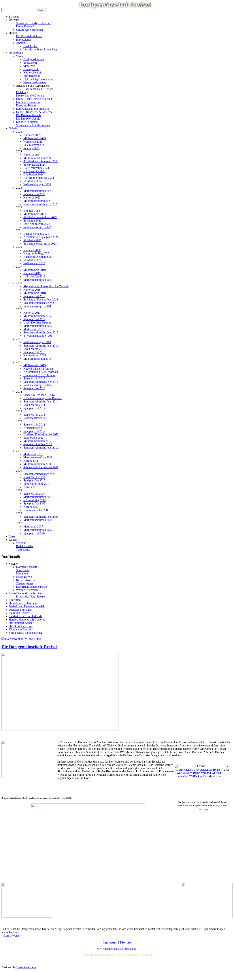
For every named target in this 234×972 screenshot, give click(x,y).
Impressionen (23, 39)
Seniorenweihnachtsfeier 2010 (40, 473)
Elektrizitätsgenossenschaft (38, 79)
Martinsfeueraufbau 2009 (37, 496)
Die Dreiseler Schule (28, 118)
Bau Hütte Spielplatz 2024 (38, 177)
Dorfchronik (16, 52)
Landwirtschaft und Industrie (32, 108)
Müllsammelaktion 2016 (37, 358)
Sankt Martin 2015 (34, 378)
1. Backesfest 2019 (34, 276)
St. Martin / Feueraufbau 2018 (40, 299)
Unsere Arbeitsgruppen (29, 29)
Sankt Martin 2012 (34, 424)
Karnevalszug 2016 (34, 355)
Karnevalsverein (32, 72)
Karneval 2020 (32, 250)
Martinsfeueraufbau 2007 (37, 529)
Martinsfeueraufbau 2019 (37, 279)
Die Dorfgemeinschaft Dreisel (29, 646)
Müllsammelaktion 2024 (37, 158)
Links (12, 536)
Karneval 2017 (32, 312)
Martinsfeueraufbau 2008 (37, 519)
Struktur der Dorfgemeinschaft (33, 23)
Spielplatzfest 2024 (34, 164)
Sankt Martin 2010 (34, 477)
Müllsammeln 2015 (34, 365)
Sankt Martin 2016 (34, 348)
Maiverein (29, 65)
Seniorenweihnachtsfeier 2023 (40, 204)
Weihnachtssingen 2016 (37, 342)
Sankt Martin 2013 (34, 414)
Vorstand (21, 542)
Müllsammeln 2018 (34, 292)
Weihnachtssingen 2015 (37, 385)
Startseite (14, 16)
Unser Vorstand (25, 26)
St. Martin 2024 (32, 181)
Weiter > (17, 935)
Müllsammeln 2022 (34, 213)
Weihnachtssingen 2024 (37, 184)
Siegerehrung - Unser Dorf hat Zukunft (46, 286)
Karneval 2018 (32, 289)
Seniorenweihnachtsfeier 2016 (40, 345)
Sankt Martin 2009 (34, 493)
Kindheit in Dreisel (27, 121)
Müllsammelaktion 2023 (37, 200)
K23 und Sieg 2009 (34, 500)
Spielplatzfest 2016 (34, 352)
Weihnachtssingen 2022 (37, 227)
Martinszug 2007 (33, 526)
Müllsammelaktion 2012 (37, 440)
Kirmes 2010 (30, 487)
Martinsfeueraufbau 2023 (37, 190)
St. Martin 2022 (32, 220)
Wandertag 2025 (32, 141)
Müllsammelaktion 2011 (37, 464)
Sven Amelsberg (26, 967)
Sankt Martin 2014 (34, 404)
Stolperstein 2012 (33, 437)
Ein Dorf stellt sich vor (29, 36)
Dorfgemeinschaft (33, 59)
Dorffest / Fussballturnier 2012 (41, 434)
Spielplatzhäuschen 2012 (37, 444)
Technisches (23, 549)
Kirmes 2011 (30, 460)
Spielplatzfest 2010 (34, 480)
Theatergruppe (31, 75)
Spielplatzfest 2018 (34, 296)
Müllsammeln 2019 (34, 269)
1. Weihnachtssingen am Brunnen (42, 398)
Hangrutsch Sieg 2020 (36, 253)
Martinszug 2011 (33, 454)
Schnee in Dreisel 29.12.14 (39, 394)
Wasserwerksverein (34, 82)
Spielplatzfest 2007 (34, 533)
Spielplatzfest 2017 (34, 319)
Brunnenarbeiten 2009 (36, 510)
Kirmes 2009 (30, 506)
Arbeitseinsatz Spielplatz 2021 (40, 237)
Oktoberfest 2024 (33, 174)
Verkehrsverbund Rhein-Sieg (40, 49)
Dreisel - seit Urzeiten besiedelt (34, 98)
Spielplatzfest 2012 (34, 431)
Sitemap (125, 942)
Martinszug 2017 (33, 329)
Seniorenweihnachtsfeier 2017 (40, 332)
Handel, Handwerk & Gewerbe (34, 112)
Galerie (13, 128)
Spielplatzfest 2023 (34, 194)
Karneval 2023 (32, 197)
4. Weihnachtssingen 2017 (38, 335)
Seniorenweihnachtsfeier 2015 (40, 381)
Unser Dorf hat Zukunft (37, 322)
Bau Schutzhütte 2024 (36, 167)
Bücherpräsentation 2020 (37, 256)
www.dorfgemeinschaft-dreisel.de (117, 948)
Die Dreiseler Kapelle (28, 115)
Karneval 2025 (32, 135)
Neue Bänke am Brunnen (38, 368)
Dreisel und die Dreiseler (30, 95)
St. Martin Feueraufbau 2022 (40, 217)
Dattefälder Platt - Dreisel (38, 88)
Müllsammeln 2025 (34, 138)
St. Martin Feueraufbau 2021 (40, 243)
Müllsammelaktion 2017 (37, 315)
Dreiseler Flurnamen (28, 102)
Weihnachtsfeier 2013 (35, 417)
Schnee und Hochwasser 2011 (40, 467)
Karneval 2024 (32, 154)
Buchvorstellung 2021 (36, 233)
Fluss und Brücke (26, 105)
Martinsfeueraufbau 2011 (37, 457)
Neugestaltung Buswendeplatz (40, 371)
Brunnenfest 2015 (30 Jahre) (39, 375)
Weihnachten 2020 (34, 263)
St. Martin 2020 (32, 260)
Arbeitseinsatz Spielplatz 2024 (40, 161)
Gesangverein (31, 69)
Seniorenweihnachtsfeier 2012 (40, 447)
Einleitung (22, 92)
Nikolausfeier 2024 (34, 171)
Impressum (110, 942)
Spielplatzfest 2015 (34, 388)
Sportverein (30, 62)
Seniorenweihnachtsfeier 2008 (40, 516)
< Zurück (6, 935)
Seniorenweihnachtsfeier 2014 (40, 401)
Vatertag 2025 (31, 148)
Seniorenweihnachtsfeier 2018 (40, 302)
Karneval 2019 (32, 273)
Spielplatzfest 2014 (34, 408)
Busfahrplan (30, 46)
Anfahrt (20, 42)
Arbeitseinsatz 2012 (34, 427)
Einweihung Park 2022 (36, 223)
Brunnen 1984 (31, 210)
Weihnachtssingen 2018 (37, 306)
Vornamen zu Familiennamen (33, 125)
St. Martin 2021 (32, 240)
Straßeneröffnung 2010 (36, 483)
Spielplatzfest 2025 (34, 144)
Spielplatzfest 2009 (34, 503)
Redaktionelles (24, 546)
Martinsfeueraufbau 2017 (37, 325)
